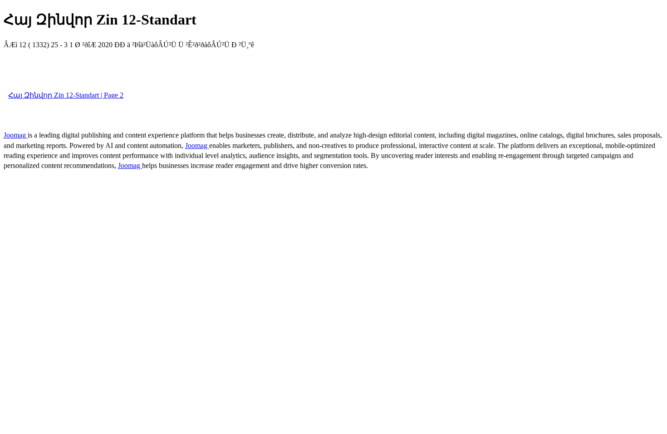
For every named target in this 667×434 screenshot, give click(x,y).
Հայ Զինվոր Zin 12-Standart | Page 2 (65, 95)
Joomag (16, 135)
